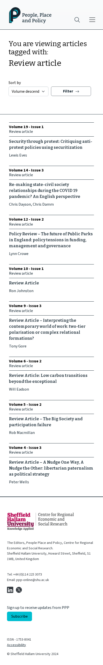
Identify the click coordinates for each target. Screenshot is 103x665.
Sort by (14, 82)
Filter (68, 91)
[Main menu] (92, 19)
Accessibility (16, 645)
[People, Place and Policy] (27, 14)
